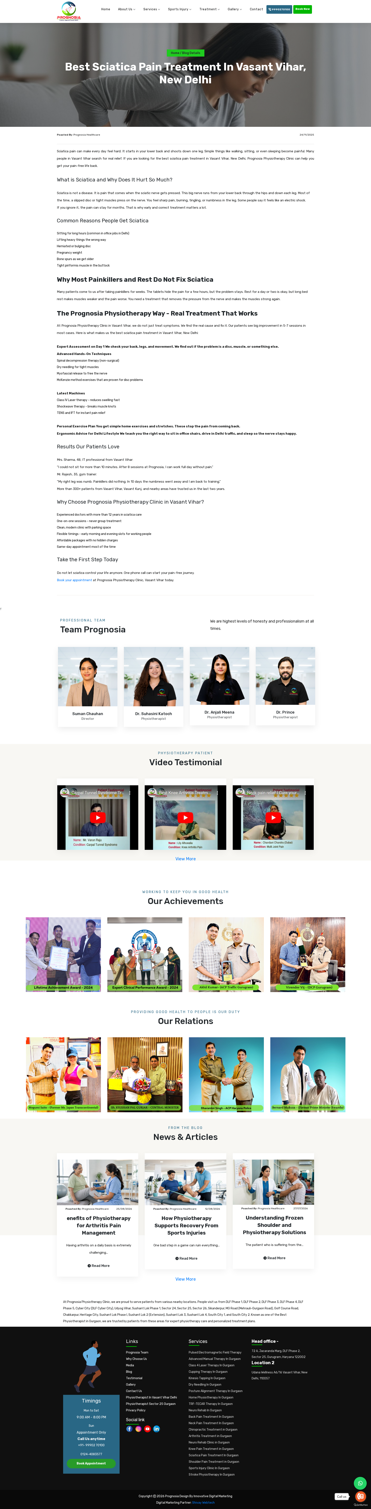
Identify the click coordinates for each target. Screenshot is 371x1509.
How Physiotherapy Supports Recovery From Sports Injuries (186, 1225)
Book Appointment (91, 1463)
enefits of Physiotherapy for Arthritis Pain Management (99, 1225)
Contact (256, 9)
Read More (101, 1266)
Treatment (208, 9)
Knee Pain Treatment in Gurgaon (211, 1449)
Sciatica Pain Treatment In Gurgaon (214, 1455)
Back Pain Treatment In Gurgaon (211, 1417)
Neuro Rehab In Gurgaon (205, 1410)
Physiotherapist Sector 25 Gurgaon (151, 1404)
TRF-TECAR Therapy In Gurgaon (211, 1404)
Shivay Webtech (203, 1503)
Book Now (302, 8)
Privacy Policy (136, 1410)
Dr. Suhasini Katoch (87, 713)
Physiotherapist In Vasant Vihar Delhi (151, 1397)
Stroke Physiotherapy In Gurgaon (212, 1474)
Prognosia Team (137, 1352)
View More (185, 858)
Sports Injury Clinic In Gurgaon (209, 1468)
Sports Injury (178, 9)
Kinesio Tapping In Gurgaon (207, 1378)
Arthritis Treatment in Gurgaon (210, 1436)
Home (105, 9)
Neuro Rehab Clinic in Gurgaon (209, 1442)
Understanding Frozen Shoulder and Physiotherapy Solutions (274, 1225)
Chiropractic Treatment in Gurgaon (213, 1429)
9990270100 (280, 9)
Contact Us (134, 1391)
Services (150, 9)
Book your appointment (74, 580)
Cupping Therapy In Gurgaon (208, 1372)
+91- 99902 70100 (91, 1445)
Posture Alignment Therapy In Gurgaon (216, 1391)
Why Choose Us (136, 1359)
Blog (129, 1372)
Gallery (233, 9)
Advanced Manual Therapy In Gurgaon (215, 1359)
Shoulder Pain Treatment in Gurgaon (214, 1462)
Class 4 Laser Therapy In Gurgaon (211, 1365)
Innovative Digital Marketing (213, 1496)
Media (130, 1365)
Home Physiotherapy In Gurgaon (211, 1397)
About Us (125, 9)
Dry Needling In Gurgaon (205, 1384)
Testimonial (134, 1378)
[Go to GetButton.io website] (361, 1504)
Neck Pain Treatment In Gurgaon (211, 1423)
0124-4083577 (91, 1454)
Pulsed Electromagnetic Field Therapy (215, 1352)
